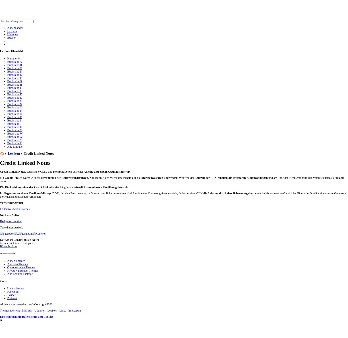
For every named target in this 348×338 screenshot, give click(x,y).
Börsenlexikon (8, 246)
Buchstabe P (14, 110)
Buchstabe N (14, 104)
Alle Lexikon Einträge (20, 273)
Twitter (11, 294)
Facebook (12, 291)
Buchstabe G (14, 81)
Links (62, 310)
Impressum (74, 310)
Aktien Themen (16, 260)
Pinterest (12, 298)
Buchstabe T (14, 123)
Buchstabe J (14, 91)
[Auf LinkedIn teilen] (26, 233)
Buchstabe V (14, 130)
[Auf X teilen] (16, 233)
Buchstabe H (14, 84)
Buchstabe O (14, 107)
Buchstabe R (14, 117)
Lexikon (12, 31)
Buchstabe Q (14, 114)
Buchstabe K (14, 94)
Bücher (11, 37)
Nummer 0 (13, 58)
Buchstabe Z (14, 143)
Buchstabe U (14, 127)
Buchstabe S (14, 120)
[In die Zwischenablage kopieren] (39, 233)
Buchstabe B (14, 65)
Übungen (12, 34)
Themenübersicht (10, 310)
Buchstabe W (15, 133)
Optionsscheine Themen (21, 267)
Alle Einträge (14, 146)
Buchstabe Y (14, 140)
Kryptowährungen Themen (22, 270)
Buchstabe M (14, 100)
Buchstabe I (14, 87)
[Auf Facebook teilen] (7, 233)
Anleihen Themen (17, 264)
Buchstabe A (14, 61)
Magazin (27, 310)
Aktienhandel (15, 27)
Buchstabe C (14, 68)
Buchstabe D (14, 71)
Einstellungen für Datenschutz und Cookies (26, 316)
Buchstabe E (14, 74)
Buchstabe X (14, 136)
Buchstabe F (14, 78)
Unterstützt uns (15, 288)
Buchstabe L (14, 97)
